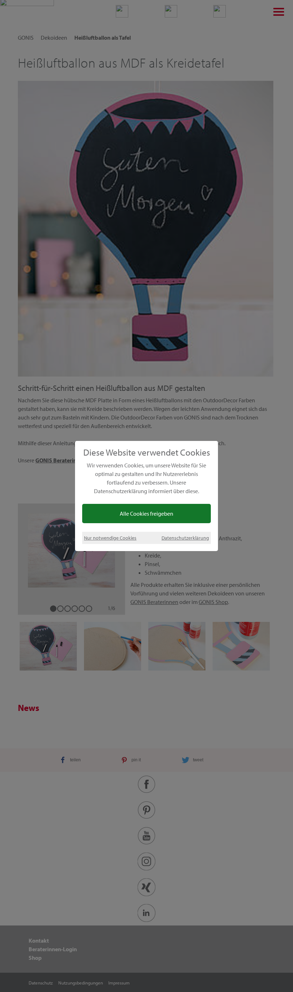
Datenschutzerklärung (185, 537)
